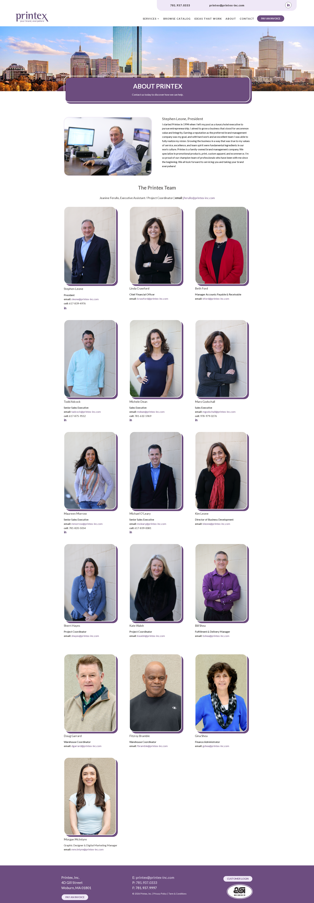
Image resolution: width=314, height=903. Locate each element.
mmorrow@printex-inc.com (87, 523)
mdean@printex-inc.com (151, 411)
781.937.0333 (180, 5)
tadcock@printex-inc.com (86, 411)
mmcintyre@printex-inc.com (87, 849)
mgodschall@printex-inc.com (219, 411)
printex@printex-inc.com (226, 5)
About (231, 18)
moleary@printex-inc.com (151, 523)
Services (150, 18)
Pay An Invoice (270, 18)
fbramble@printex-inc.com (152, 745)
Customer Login (238, 878)
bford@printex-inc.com (216, 298)
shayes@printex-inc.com (85, 635)
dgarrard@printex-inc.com (86, 745)
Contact (247, 18)
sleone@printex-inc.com (85, 299)
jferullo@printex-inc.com (199, 198)
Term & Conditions (177, 893)
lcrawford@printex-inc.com (152, 298)
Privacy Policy (160, 893)
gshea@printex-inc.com (216, 745)
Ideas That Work (208, 18)
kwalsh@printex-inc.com (151, 635)
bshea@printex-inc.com (216, 635)
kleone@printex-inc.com (216, 523)
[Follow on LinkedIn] (288, 5)
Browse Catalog (177, 18)
